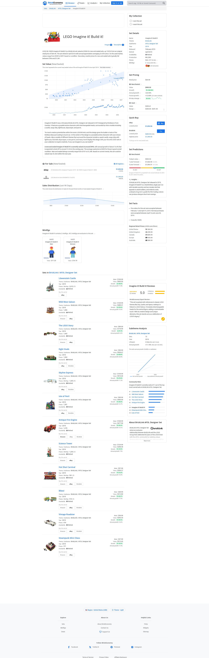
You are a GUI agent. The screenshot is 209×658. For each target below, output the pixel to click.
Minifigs (63, 628)
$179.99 (120, 329)
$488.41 (120, 305)
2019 (64, 284)
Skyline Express (66, 372)
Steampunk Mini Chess (69, 538)
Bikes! (61, 490)
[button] (112, 67)
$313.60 (120, 541)
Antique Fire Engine (68, 420)
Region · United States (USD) (97, 610)
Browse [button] (71, 3)
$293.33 (120, 518)
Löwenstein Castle (67, 278)
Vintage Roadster (67, 514)
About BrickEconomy (104, 624)
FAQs (146, 624)
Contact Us (104, 628)
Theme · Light (119, 610)
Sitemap (146, 632)
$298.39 (120, 447)
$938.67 (120, 352)
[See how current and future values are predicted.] (164, 109)
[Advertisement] (83, 19)
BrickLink (52, 8)
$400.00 (120, 399)
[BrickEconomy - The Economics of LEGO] (52, 3)
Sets (45, 8)
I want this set (109, 296)
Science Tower (65, 443)
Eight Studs (64, 349)
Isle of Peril (64, 396)
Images (107, 45)
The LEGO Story (66, 325)
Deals (63, 632)
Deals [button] (82, 3)
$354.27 (120, 470)
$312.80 (120, 494)
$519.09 (120, 376)
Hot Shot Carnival (67, 467)
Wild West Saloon (67, 302)
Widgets (146, 628)
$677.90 (120, 423)
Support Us (106, 632)
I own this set (109, 292)
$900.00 (120, 281)
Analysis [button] (93, 3)
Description (117, 45)
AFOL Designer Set (64, 8)
